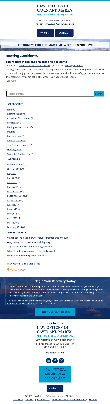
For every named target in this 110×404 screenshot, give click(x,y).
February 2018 (14, 227)
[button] (45, 33)
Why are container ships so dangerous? (27, 255)
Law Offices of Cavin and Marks (34, 65)
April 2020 (12, 182)
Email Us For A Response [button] (57, 311)
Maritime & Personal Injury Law (55, 10)
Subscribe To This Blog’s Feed (25, 263)
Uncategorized (14, 149)
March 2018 (13, 222)
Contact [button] (64, 32)
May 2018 (12, 213)
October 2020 (14, 169)
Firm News (12, 122)
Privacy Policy (43, 399)
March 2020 (13, 186)
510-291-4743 (47, 24)
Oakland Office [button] (55, 352)
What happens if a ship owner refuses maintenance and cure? (38, 237)
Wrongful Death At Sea (18, 154)
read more (11, 80)
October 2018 (14, 191)
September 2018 (15, 195)
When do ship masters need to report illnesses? (31, 251)
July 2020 (11, 173)
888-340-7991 (65, 24)
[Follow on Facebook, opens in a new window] (55, 360)
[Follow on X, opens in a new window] (61, 360)
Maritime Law (14, 136)
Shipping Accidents (16, 140)
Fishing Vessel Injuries (18, 127)
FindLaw (93, 399)
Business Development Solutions (69, 399)
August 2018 (13, 200)
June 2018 (12, 209)
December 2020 (15, 164)
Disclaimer (18, 399)
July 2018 (11, 204)
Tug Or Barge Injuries (18, 145)
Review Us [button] (55, 388)
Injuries (11, 131)
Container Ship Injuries (18, 118)
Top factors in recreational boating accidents (36, 61)
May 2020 (12, 178)
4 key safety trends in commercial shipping (28, 242)
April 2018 (12, 218)
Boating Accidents (74, 65)
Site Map (29, 399)
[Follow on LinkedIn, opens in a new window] (48, 360)
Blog (9, 109)
